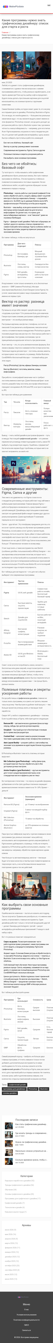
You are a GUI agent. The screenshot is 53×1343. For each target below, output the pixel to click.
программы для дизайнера (14, 1089)
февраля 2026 (12, 1248)
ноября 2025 (12, 1261)
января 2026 (12, 1252)
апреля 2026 (11, 1239)
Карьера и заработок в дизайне (19, 1181)
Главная (5, 32)
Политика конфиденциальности (26, 1320)
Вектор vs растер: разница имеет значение (21, 147)
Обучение (11, 1190)
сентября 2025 (12, 1270)
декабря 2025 (12, 1257)
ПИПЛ (26, 1325)
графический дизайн (17, 1085)
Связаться (26, 1330)
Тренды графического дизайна (19, 1185)
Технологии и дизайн (15, 1207)
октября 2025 (12, 1266)
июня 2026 (10, 1230)
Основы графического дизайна (19, 1194)
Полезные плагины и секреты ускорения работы (23, 154)
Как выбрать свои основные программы (20, 158)
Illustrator (44, 1089)
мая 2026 (10, 1234)
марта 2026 (11, 1243)
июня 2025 (11, 1279)
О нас (26, 1310)
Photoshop (33, 1089)
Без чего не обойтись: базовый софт (18, 143)
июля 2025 (11, 1274)
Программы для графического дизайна (23, 1199)
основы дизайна (10, 1093)
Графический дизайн (15, 1203)
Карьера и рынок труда (15, 1212)
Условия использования (26, 1315)
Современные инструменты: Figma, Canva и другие (24, 150)
